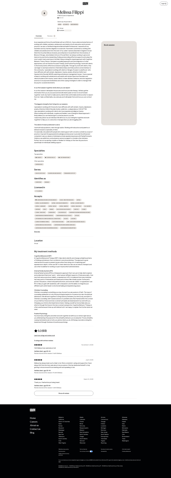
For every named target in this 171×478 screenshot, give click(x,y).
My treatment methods (45, 251)
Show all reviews (64, 393)
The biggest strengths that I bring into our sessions (51, 104)
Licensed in (39, 187)
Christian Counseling (41, 290)
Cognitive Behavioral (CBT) (42, 256)
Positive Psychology (40, 313)
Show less (37, 231)
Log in (163, 3)
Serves (37, 169)
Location (38, 240)
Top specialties (38, 154)
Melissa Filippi (70, 12)
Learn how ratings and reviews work (44, 335)
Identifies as (40, 178)
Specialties (39, 150)
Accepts (38, 196)
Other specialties (39, 161)
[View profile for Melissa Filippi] (44, 20)
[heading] (40, 331)
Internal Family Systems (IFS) (43, 271)
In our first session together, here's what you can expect (52, 88)
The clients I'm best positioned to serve (47, 125)
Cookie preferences (126, 451)
